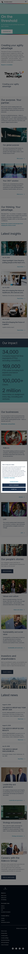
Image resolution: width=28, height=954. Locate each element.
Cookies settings (14, 481)
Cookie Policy (6, 477)
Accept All (14, 489)
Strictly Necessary (14, 485)
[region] (14, 477)
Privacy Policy (12, 477)
